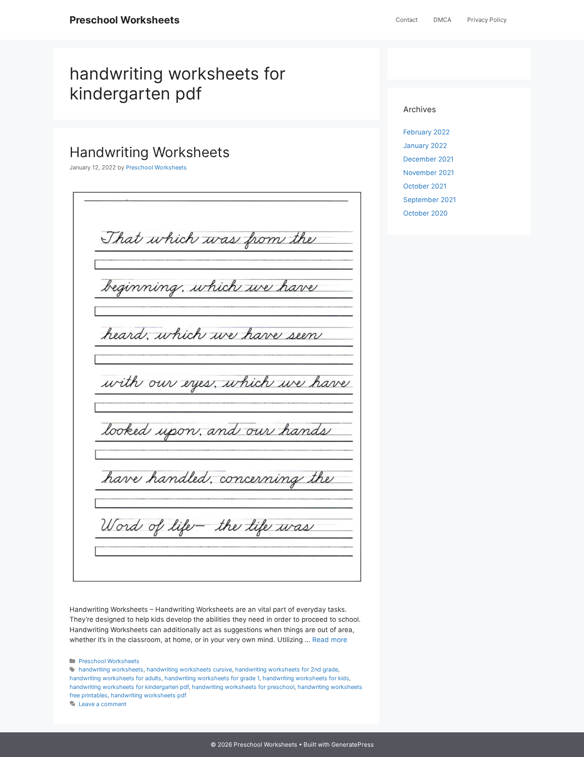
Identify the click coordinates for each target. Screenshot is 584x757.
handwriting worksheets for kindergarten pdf (129, 686)
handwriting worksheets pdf (148, 695)
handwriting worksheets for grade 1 (211, 678)
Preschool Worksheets (125, 20)
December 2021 (428, 159)
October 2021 (425, 186)
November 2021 (428, 173)
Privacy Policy (487, 19)
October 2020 (425, 213)
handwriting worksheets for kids (306, 678)
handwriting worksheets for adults (115, 678)
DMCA (442, 19)
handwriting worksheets (111, 669)
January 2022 (425, 146)
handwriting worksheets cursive (189, 669)
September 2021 (429, 200)
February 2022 (426, 132)
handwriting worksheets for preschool (243, 686)
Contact (407, 19)
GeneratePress (352, 744)
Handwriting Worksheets (150, 152)
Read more (329, 640)
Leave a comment (102, 704)
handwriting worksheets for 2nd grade (286, 669)
